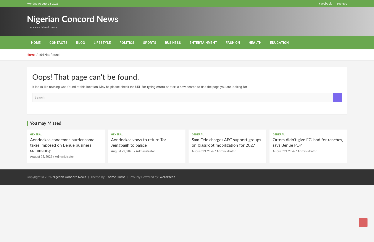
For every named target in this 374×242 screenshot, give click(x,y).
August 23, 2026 (122, 151)
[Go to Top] (363, 222)
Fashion (233, 43)
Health (255, 43)
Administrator (64, 156)
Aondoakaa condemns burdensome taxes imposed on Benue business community (62, 145)
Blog (80, 43)
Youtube (342, 3)
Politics (126, 43)
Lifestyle (102, 43)
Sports (149, 43)
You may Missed (45, 123)
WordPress (167, 177)
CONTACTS (58, 43)
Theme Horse (116, 177)
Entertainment (203, 43)
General (36, 134)
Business (173, 43)
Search (337, 97)
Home (36, 43)
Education (279, 43)
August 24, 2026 (41, 156)
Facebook (325, 3)
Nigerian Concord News (72, 19)
